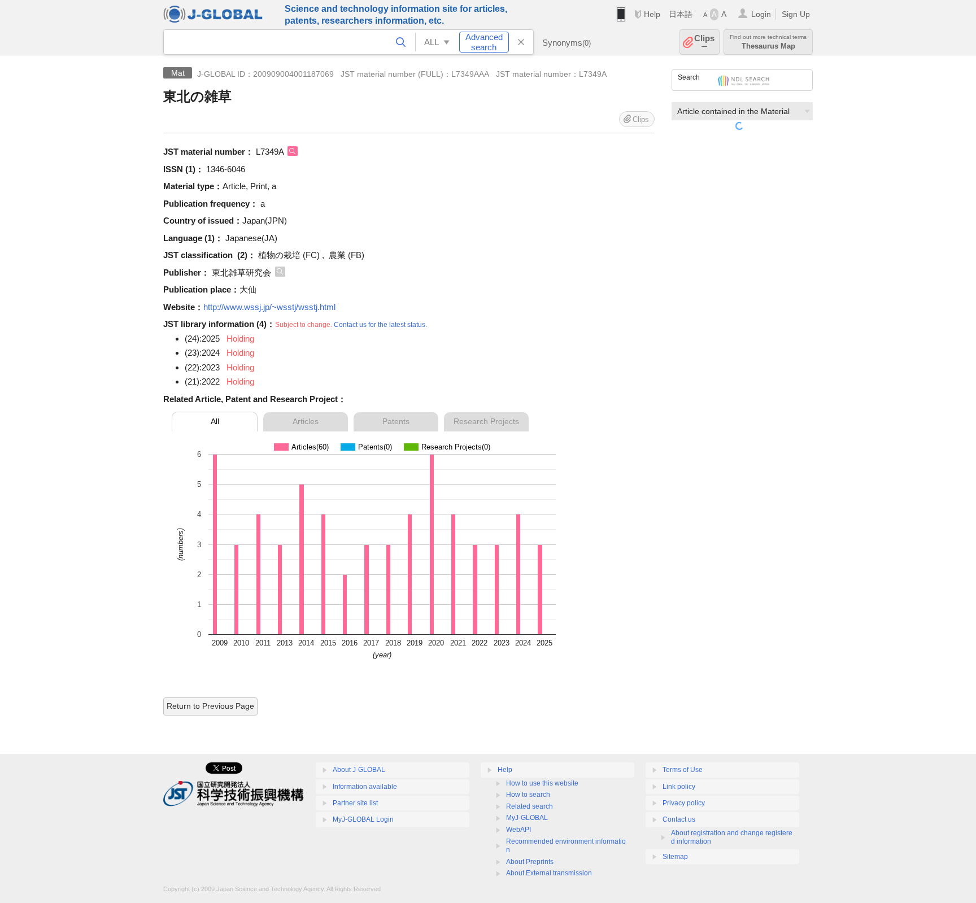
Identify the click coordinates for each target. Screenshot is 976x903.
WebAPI (518, 830)
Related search (529, 806)
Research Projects (486, 421)
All (215, 421)
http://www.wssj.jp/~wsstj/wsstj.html (269, 307)
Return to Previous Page (210, 705)
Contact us (679, 819)
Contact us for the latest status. (380, 325)
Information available (365, 787)
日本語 (680, 14)
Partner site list (355, 803)
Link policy (679, 787)
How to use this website (542, 783)
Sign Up (796, 14)
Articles (306, 421)
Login (761, 14)
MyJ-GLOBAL (527, 818)
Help (652, 14)
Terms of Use (683, 770)
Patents (395, 421)
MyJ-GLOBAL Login (363, 819)
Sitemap (675, 857)
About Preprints (530, 862)
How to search (528, 795)
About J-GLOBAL (359, 770)
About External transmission (549, 873)
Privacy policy (684, 803)
